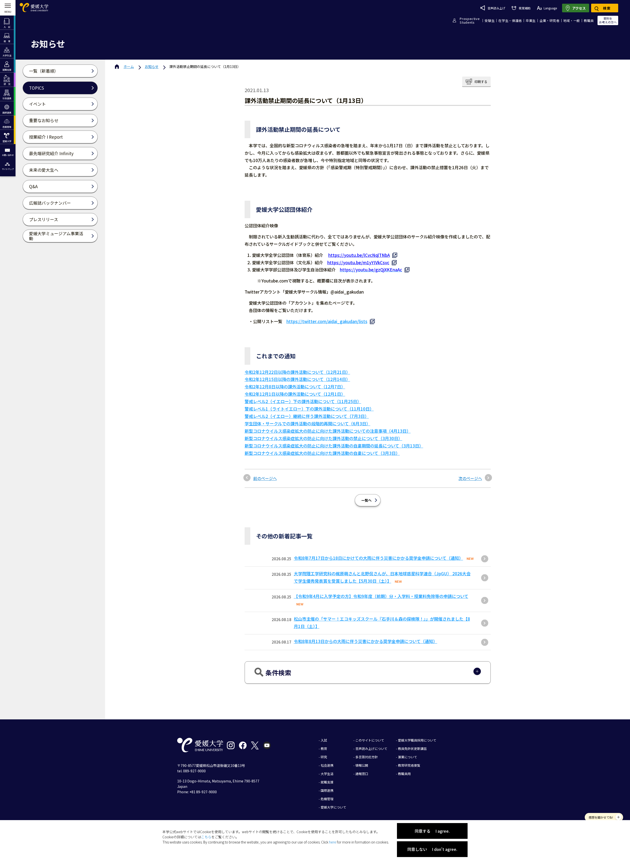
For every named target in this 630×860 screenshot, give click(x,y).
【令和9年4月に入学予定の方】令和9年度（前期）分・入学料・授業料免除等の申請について (381, 596)
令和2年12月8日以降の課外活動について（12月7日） (295, 386)
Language (550, 8)
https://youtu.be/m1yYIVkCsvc (358, 262)
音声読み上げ (496, 8)
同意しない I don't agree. (432, 849)
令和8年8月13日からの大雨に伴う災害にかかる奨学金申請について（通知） (365, 641)
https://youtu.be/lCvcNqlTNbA (359, 255)
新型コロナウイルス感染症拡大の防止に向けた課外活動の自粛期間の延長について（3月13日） (334, 446)
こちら (206, 836)
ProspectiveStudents (470, 20)
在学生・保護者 (510, 20)
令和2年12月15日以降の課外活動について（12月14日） (297, 379)
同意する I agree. (432, 831)
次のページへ (470, 478)
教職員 (589, 20)
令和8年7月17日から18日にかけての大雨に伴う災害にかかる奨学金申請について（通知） (378, 558)
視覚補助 (524, 8)
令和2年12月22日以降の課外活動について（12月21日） (297, 372)
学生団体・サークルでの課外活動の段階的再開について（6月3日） (307, 423)
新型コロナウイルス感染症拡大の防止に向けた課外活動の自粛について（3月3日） (322, 453)
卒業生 (531, 20)
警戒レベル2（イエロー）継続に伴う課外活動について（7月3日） (307, 416)
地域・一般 (571, 20)
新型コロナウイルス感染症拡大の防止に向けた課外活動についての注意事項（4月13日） (328, 431)
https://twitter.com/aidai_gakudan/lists (326, 321)
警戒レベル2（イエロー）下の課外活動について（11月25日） (303, 401)
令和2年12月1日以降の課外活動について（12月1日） (295, 394)
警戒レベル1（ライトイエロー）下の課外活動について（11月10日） (309, 409)
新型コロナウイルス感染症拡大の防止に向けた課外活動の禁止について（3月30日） (323, 438)
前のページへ (265, 478)
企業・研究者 (549, 20)
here (332, 842)
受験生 (490, 20)
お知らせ (151, 66)
